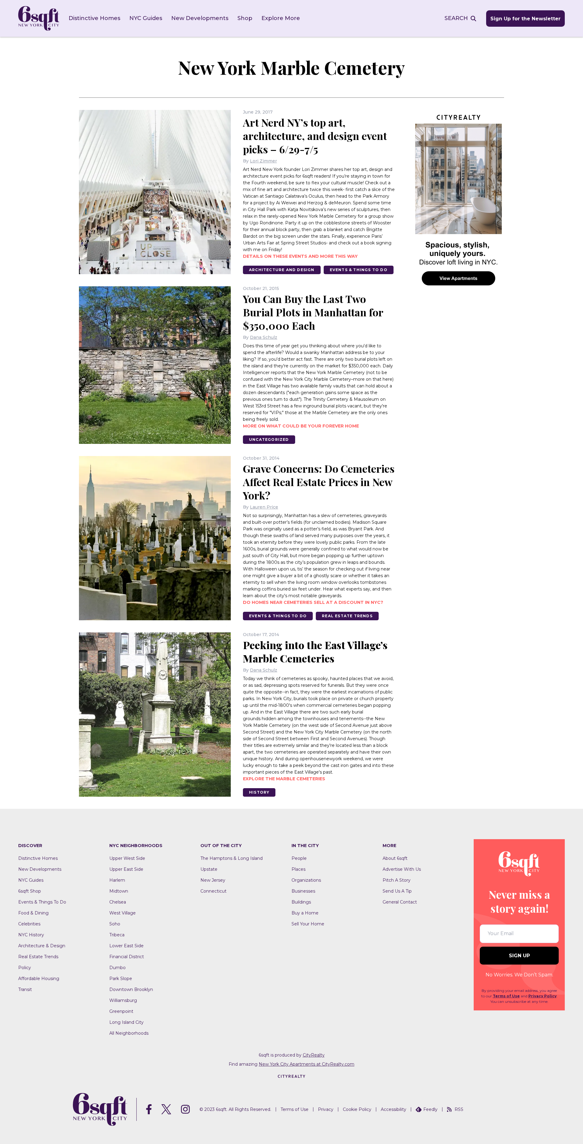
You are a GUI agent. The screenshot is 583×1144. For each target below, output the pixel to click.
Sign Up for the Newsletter (525, 19)
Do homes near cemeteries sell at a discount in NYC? (313, 602)
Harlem (117, 880)
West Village (122, 913)
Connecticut (213, 891)
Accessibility (393, 1109)
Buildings (301, 902)
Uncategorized (269, 439)
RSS (459, 1109)
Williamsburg (123, 1000)
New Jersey (212, 880)
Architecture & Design (41, 945)
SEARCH (456, 18)
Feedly (430, 1109)
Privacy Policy (542, 996)
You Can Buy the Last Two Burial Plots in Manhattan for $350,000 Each (313, 312)
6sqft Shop (29, 891)
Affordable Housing (38, 978)
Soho (114, 924)
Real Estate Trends (347, 616)
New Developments (199, 18)
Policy (24, 967)
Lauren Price (264, 507)
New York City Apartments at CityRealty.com (306, 1064)
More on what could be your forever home (301, 426)
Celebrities (29, 924)
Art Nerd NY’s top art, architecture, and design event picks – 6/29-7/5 (315, 135)
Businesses (303, 891)
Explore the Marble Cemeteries (284, 778)
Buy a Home (305, 913)
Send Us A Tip (397, 891)
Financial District (126, 956)
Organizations (306, 880)
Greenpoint (121, 1011)
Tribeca (116, 935)
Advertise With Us (402, 869)
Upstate (208, 869)
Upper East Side (126, 869)
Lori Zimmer (263, 161)
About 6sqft (395, 858)
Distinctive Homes (94, 18)
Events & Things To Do (358, 269)
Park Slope (120, 978)
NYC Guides (145, 18)
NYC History (31, 935)
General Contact (400, 902)
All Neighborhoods (128, 1033)
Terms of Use (506, 996)
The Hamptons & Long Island (231, 858)
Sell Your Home (308, 924)
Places (298, 869)
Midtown (118, 891)
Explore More (280, 18)
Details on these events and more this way (300, 256)
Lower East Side (126, 945)
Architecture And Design (282, 269)
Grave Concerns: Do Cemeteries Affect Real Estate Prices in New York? (318, 481)
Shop (244, 18)
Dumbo (117, 967)
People (299, 858)
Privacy (325, 1109)
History (259, 792)
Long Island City (126, 1022)
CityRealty (314, 1055)
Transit (25, 989)
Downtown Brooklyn (131, 989)
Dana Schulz (263, 337)
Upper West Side (127, 858)
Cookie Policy (357, 1109)
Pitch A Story (397, 880)
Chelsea (117, 902)
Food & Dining (33, 913)
